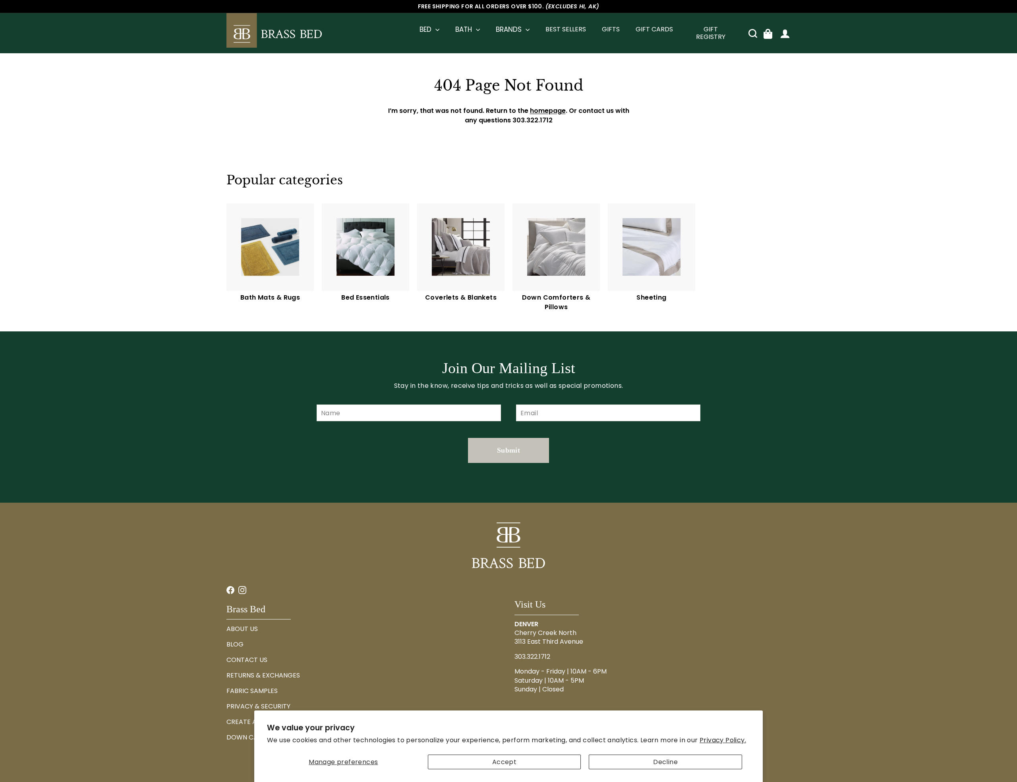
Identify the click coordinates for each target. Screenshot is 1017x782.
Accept (504, 762)
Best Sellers (565, 29)
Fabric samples (252, 690)
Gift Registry (710, 33)
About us (242, 628)
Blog (235, 644)
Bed (426, 29)
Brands (510, 29)
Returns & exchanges (263, 675)
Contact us (246, 659)
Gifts (611, 29)
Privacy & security (258, 706)
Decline (665, 762)
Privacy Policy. (723, 740)
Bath (464, 29)
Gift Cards (654, 29)
